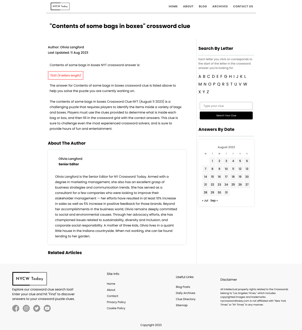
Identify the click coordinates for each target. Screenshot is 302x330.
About (111, 290)
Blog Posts (183, 287)
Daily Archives (185, 293)
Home (111, 284)
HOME (173, 6)
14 (205, 177)
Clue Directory (186, 299)
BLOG (203, 6)
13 (247, 169)
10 (226, 169)
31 (226, 192)
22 (212, 185)
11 (233, 169)
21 (205, 185)
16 (219, 177)
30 (219, 192)
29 (212, 192)
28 (205, 192)
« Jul (205, 200)
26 (240, 185)
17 (226, 177)
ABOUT (188, 6)
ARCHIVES (220, 6)
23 (219, 185)
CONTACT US (243, 6)
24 (226, 185)
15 (212, 177)
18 (233, 177)
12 (240, 169)
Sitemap (182, 305)
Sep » (214, 200)
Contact (112, 296)
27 (247, 185)
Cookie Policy (116, 308)
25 (233, 185)
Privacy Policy (116, 302)
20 (247, 177)
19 (240, 177)
